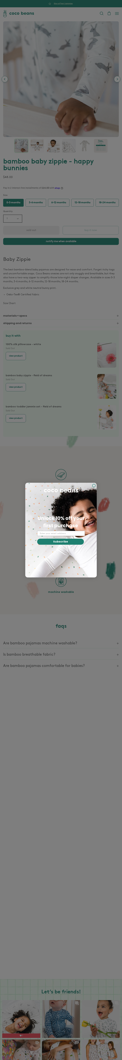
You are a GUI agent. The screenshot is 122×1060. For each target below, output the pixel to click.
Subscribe (60, 541)
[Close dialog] (93, 485)
